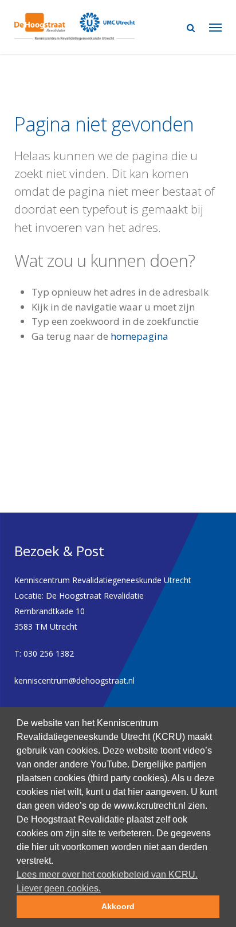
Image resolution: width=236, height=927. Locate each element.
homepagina (139, 336)
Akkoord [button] (118, 906)
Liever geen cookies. (59, 888)
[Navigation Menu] (215, 27)
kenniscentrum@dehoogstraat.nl (74, 680)
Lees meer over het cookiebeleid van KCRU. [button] (107, 874)
